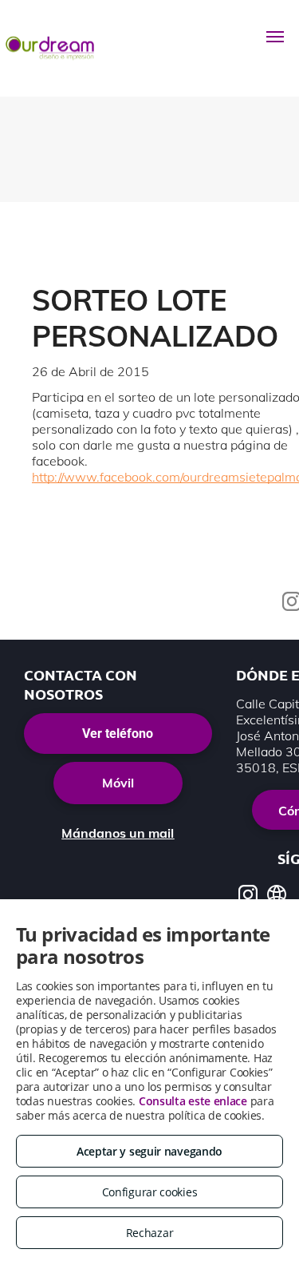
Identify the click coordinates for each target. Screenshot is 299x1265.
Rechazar (150, 1232)
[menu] (275, 37)
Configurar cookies (150, 1192)
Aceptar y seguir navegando (149, 1151)
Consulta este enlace (193, 1100)
